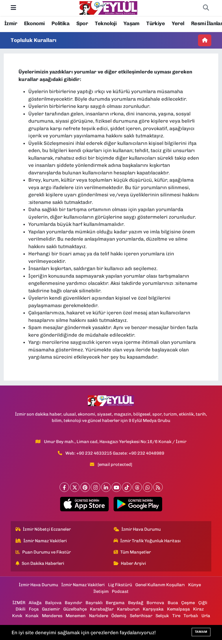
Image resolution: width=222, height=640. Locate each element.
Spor (82, 23)
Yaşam (131, 23)
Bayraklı (94, 602)
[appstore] (84, 504)
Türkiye (155, 23)
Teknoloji (106, 23)
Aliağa (35, 602)
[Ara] (205, 8)
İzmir (10, 23)
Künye (194, 584)
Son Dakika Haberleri (43, 563)
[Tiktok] (127, 487)
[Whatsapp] (147, 487)
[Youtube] (116, 487)
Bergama (115, 602)
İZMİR (18, 602)
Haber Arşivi (133, 563)
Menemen (76, 615)
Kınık (17, 615)
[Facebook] (64, 487)
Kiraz (198, 609)
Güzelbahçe (75, 609)
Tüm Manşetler (135, 552)
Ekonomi (34, 23)
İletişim (101, 591)
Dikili (20, 609)
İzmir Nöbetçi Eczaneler (47, 529)
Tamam (201, 632)
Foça (34, 609)
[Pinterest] (85, 487)
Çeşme (188, 602)
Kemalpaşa (178, 609)
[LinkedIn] (106, 487)
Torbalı (191, 615)
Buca (173, 602)
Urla (205, 615)
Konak (31, 615)
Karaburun (128, 609)
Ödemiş (118, 615)
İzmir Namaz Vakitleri (45, 540)
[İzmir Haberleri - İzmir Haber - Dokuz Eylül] (108, 7)
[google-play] (137, 504)
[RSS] (158, 487)
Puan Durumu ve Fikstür (46, 552)
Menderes (52, 615)
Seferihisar (141, 615)
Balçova (53, 602)
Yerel (178, 23)
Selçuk (162, 615)
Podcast (120, 591)
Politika (60, 23)
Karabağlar (102, 609)
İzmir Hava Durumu (141, 529)
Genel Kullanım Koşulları (160, 584)
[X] (74, 487)
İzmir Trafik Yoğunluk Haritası (150, 540)
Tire (176, 615)
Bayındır (73, 602)
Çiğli (202, 602)
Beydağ (135, 602)
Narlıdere (98, 615)
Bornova (155, 602)
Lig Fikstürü (120, 584)
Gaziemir (51, 609)
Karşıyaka (153, 609)
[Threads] (137, 487)
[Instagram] (95, 487)
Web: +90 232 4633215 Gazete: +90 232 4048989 (114, 453)
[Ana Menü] (13, 8)
